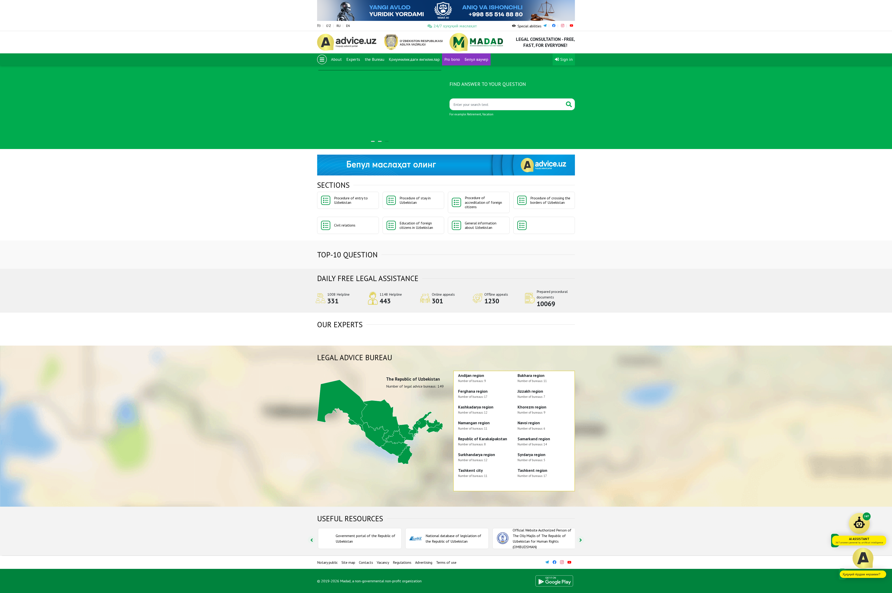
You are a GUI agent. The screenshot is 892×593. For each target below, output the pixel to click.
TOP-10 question (347, 254)
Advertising (423, 562)
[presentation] (311, 540)
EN (348, 26)
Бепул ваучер (476, 59)
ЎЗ (319, 26)
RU (339, 26)
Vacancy (383, 562)
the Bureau (374, 59)
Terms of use (446, 562)
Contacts (366, 562)
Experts (353, 59)
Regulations (402, 562)
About (336, 59)
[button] (372, 141)
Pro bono (452, 59)
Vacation (487, 114)
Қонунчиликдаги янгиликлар (414, 59)
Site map (348, 562)
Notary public (327, 562)
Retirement (474, 114)
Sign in (566, 59)
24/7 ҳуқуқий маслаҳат (455, 26)
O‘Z (328, 26)
